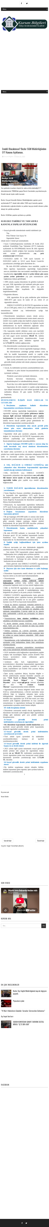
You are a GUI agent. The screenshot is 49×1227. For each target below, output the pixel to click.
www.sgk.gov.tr (23, 682)
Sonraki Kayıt (7, 841)
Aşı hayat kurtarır (7, 1016)
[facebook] (21, 3)
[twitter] (27, 3)
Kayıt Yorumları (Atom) (15, 846)
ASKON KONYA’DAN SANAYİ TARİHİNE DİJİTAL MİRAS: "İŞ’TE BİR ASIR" (28, 1023)
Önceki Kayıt (40, 841)
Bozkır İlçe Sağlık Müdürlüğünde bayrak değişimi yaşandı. (30, 992)
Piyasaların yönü (18, 1001)
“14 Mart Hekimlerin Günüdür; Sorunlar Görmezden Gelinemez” (23, 1010)
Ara (44, 926)
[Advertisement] (24, 63)
